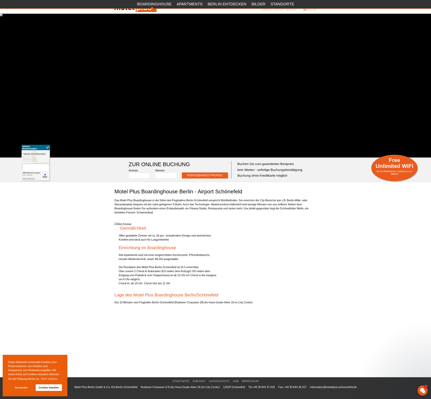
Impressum (250, 381)
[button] (402, 365)
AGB (236, 381)
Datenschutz (219, 381)
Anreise (267, 9)
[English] (310, 10)
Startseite (181, 381)
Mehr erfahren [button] (49, 378)
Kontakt (278, 9)
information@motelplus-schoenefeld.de (333, 387)
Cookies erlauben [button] (49, 387)
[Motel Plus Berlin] (36, 180)
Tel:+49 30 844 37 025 (261, 387)
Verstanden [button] (21, 387)
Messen (291, 9)
